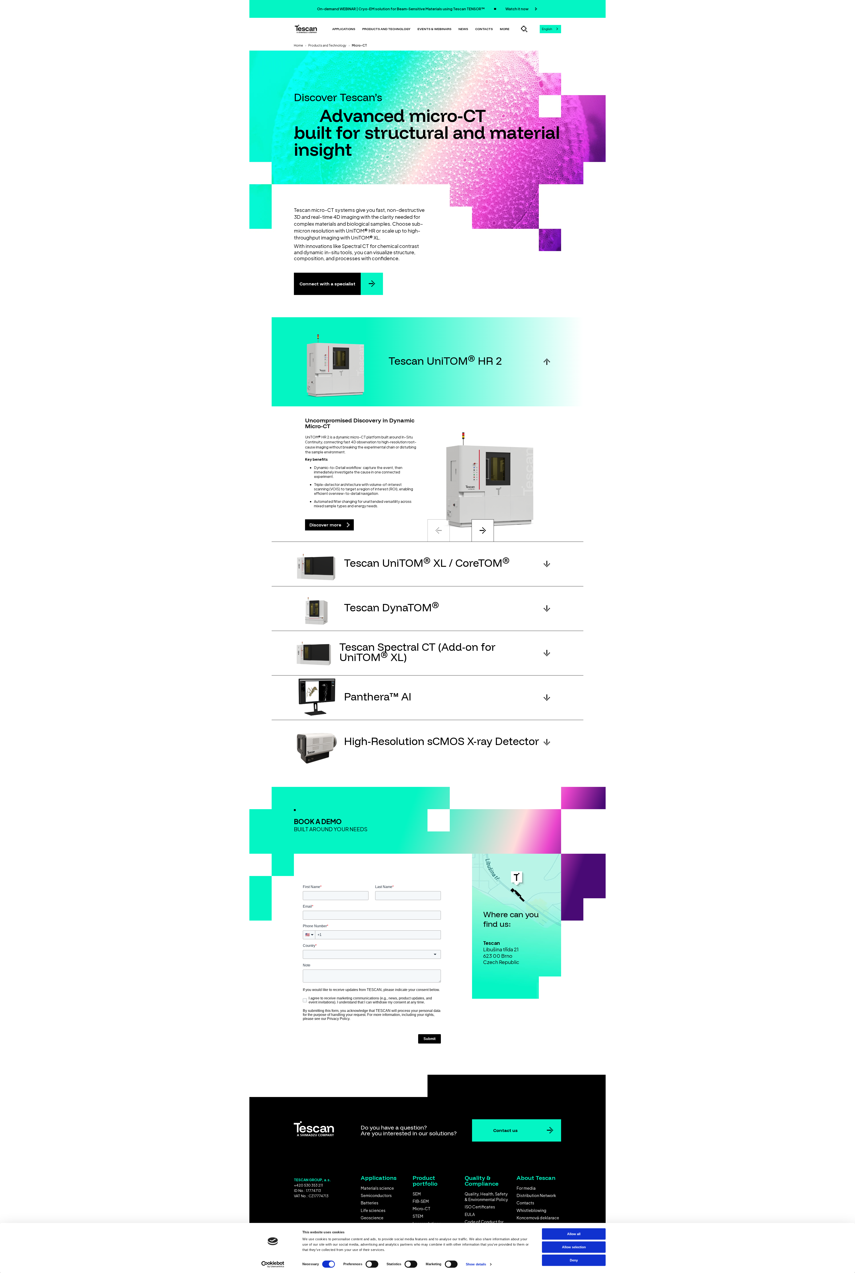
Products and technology (386, 29)
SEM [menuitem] (417, 1193)
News (463, 29)
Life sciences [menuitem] (373, 1210)
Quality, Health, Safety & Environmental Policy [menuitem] (486, 1196)
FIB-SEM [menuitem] (421, 1201)
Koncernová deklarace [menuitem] (538, 1217)
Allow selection (574, 1247)
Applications (343, 29)
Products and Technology (327, 45)
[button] (427, 361)
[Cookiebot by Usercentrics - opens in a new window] (272, 1264)
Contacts (484, 29)
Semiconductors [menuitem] (376, 1195)
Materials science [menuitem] (377, 1188)
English (547, 29)
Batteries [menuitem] (369, 1202)
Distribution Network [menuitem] (536, 1195)
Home (298, 45)
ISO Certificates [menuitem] (480, 1206)
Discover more (325, 525)
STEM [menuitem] (418, 1216)
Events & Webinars (434, 29)
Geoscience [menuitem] (372, 1217)
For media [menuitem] (526, 1188)
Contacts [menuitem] (525, 1202)
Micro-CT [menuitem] (421, 1208)
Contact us (505, 1130)
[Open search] (524, 29)
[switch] (372, 1264)
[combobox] (550, 29)
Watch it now (517, 8)
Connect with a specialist (327, 284)
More (504, 29)
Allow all (573, 1234)
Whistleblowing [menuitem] (531, 1210)
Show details (476, 1264)
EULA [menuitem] (470, 1214)
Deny (574, 1260)
